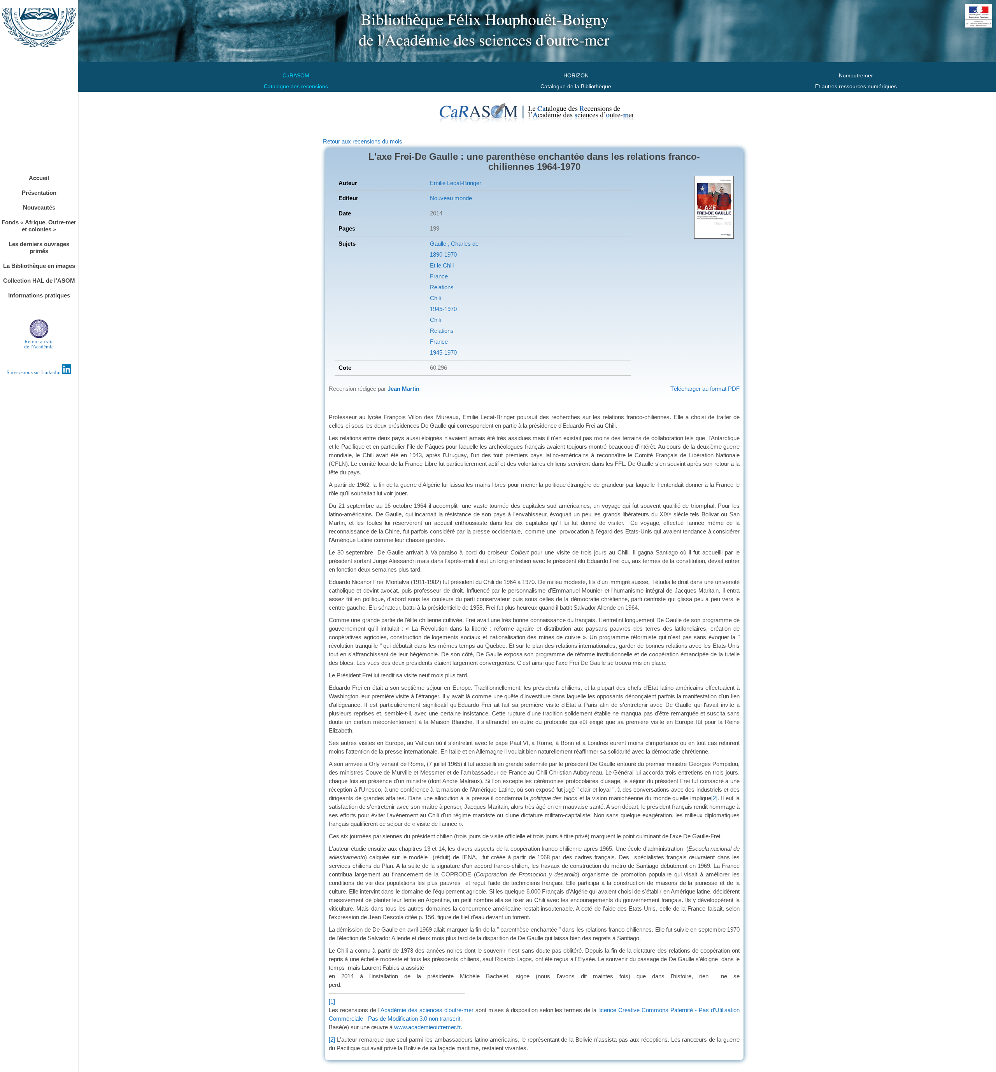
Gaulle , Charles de (454, 243)
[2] (714, 798)
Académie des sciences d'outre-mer (427, 1010)
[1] (332, 1001)
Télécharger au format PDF (705, 388)
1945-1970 (443, 309)
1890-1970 (443, 254)
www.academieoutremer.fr (427, 1027)
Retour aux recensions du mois (362, 141)
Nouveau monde (451, 198)
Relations (442, 287)
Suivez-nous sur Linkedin (34, 372)
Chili (435, 298)
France (439, 276)
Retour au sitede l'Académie (39, 344)
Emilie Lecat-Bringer (455, 183)
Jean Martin (403, 388)
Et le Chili (442, 265)
